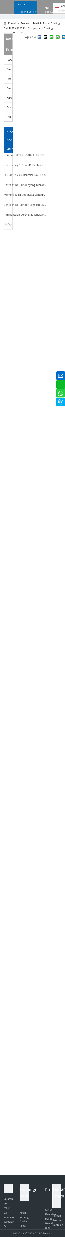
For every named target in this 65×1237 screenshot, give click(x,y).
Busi (9, 107)
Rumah (56, 1215)
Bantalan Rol (9, 69)
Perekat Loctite (9, 116)
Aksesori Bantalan (9, 97)
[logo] (8, 1188)
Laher (9, 60)
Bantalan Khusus (9, 88)
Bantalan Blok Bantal (9, 78)
